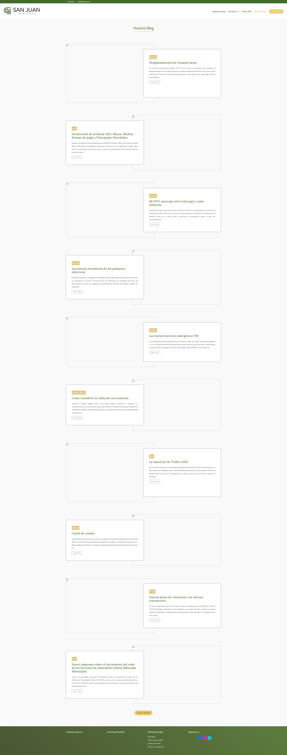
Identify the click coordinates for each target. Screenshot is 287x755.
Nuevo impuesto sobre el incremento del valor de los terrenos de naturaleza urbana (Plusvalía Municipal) (104, 668)
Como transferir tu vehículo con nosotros (100, 398)
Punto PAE (246, 12)
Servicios (233, 12)
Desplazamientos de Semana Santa (173, 62)
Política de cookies (154, 743)
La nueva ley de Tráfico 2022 (168, 462)
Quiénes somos (219, 12)
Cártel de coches (83, 533)
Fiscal (74, 129)
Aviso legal (151, 737)
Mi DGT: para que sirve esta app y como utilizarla (176, 203)
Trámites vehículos (78, 393)
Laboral (152, 592)
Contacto (276, 11)
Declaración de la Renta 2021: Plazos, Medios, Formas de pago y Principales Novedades (103, 135)
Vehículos (153, 57)
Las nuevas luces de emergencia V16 (173, 336)
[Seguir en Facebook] (200, 738)
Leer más (155, 82)
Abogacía (75, 528)
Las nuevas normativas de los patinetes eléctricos (98, 270)
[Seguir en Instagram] (205, 738)
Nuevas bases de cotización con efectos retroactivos (176, 598)
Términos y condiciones (156, 747)
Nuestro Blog (260, 12)
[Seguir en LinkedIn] (209, 738)
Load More (143, 713)
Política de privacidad (155, 740)
